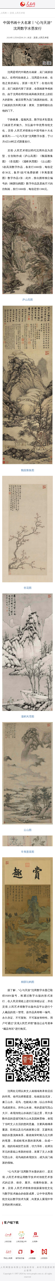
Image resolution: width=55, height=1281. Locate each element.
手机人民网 (8, 1258)
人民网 (3, 13)
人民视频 (31, 1258)
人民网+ (35, 1242)
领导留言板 (20, 1258)
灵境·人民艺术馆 (17, 13)
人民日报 (7, 1242)
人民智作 (44, 1258)
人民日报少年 (21, 1242)
